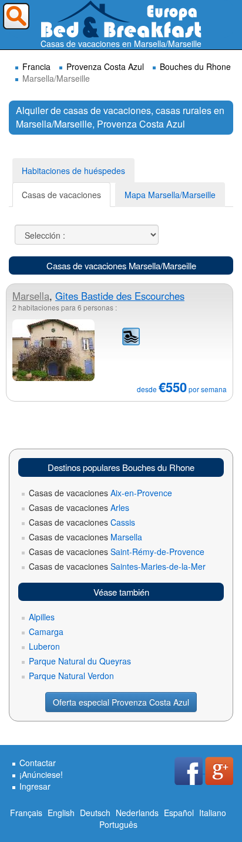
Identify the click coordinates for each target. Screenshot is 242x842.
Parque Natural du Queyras (80, 661)
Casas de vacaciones (61, 195)
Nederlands (137, 812)
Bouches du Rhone (195, 66)
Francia (36, 66)
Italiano (212, 812)
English (61, 812)
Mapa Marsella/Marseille (170, 195)
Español (179, 812)
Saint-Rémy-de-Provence (116, 551)
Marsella (30, 296)
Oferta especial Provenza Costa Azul (121, 702)
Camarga (46, 631)
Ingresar (35, 786)
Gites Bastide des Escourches (119, 296)
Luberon (44, 646)
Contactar (37, 763)
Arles (79, 507)
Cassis (82, 522)
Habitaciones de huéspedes (73, 170)
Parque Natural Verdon (71, 675)
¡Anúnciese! (41, 774)
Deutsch (95, 812)
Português (118, 824)
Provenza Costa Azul (105, 66)
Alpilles (42, 617)
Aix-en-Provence (100, 493)
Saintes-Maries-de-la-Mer (117, 566)
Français (26, 812)
